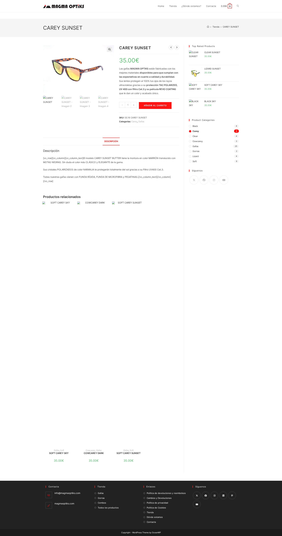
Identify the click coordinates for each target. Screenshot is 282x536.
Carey (134, 121)
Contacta (151, 522)
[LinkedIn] (223, 495)
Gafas (141, 121)
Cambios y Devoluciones (159, 498)
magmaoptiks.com (64, 503)
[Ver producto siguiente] (176, 47)
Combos (102, 502)
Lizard (196, 156)
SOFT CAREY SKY (59, 453)
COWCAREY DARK (94, 453)
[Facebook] (203, 179)
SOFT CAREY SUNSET (129, 453)
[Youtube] (223, 179)
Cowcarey (90, 450)
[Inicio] (208, 26)
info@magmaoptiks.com (67, 493)
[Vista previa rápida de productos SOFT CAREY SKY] (73, 207)
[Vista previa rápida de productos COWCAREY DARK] (108, 207)
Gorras (196, 151)
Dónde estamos (155, 517)
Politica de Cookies (156, 507)
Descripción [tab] (111, 141)
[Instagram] (213, 179)
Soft (62, 450)
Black (195, 126)
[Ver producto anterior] (171, 47)
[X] (193, 179)
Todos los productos (108, 507)
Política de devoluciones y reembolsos (166, 493)
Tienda (150, 512)
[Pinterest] (232, 495)
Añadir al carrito (155, 105)
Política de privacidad (157, 502)
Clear (195, 136)
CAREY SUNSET (231, 26)
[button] (109, 49)
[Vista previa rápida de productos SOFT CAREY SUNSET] (143, 207)
